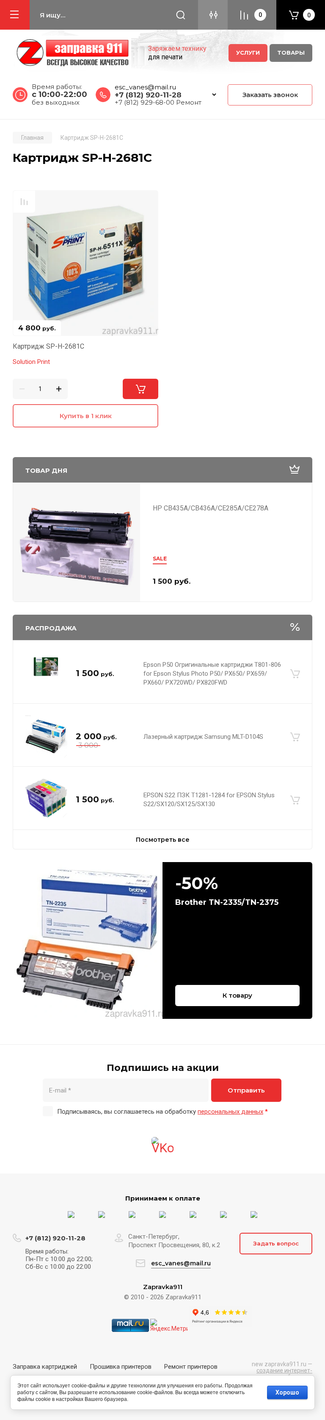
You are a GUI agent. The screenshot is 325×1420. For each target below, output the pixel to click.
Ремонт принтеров (191, 1366)
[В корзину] (295, 673)
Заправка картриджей (45, 1366)
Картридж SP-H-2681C (48, 346)
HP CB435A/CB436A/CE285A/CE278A (210, 508)
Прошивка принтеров (120, 1366)
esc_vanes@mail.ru (145, 87)
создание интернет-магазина (281, 1373)
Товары (291, 52)
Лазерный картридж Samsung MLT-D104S (203, 737)
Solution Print (31, 362)
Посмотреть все (163, 839)
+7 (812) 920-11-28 (148, 95)
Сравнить (24, 202)
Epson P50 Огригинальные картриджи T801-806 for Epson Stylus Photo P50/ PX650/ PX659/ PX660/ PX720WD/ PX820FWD (212, 673)
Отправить (246, 1090)
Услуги (248, 52)
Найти (181, 15)
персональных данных (230, 1111)
